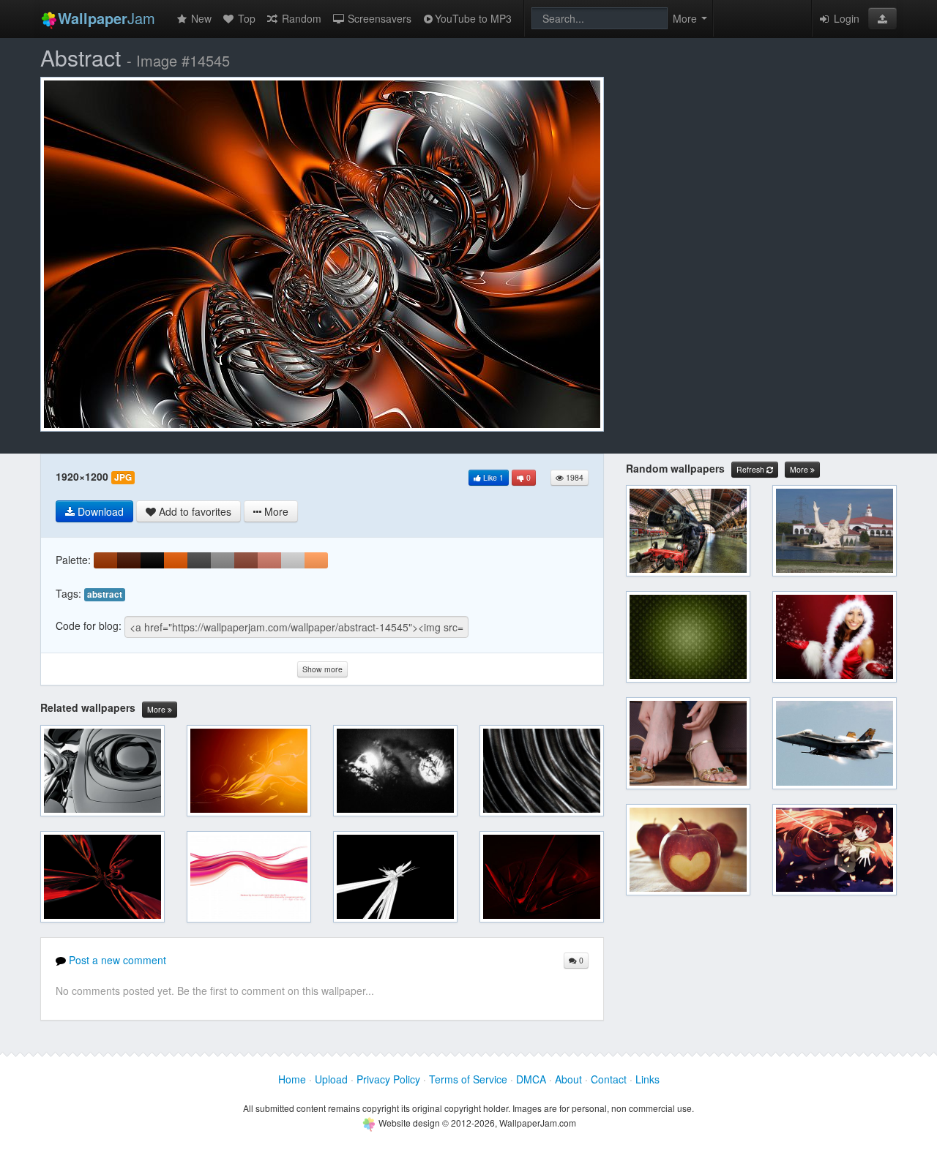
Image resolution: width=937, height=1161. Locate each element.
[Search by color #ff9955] (316, 560)
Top (245, 18)
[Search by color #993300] (105, 560)
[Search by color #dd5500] (175, 560)
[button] (882, 18)
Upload (331, 1079)
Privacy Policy (388, 1079)
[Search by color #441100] (129, 560)
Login (845, 18)
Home (292, 1079)
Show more (322, 669)
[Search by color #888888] (222, 560)
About (568, 1079)
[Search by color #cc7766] (269, 560)
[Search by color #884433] (246, 560)
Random (300, 18)
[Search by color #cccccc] (293, 560)
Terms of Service (468, 1079)
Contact (609, 1079)
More (157, 709)
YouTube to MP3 (473, 18)
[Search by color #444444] (199, 560)
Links (647, 1079)
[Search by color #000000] (152, 560)
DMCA (531, 1079)
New (200, 18)
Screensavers (378, 18)
